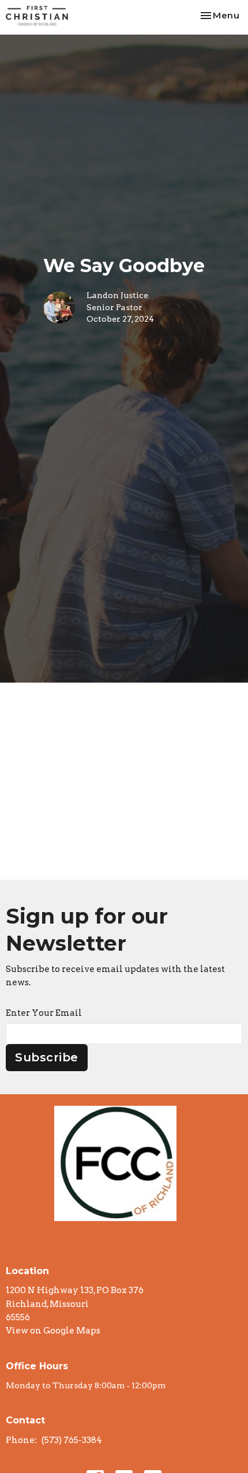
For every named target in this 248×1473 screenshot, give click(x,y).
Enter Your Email (44, 1013)
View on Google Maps (53, 1330)
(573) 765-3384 (72, 1440)
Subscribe (46, 1057)
